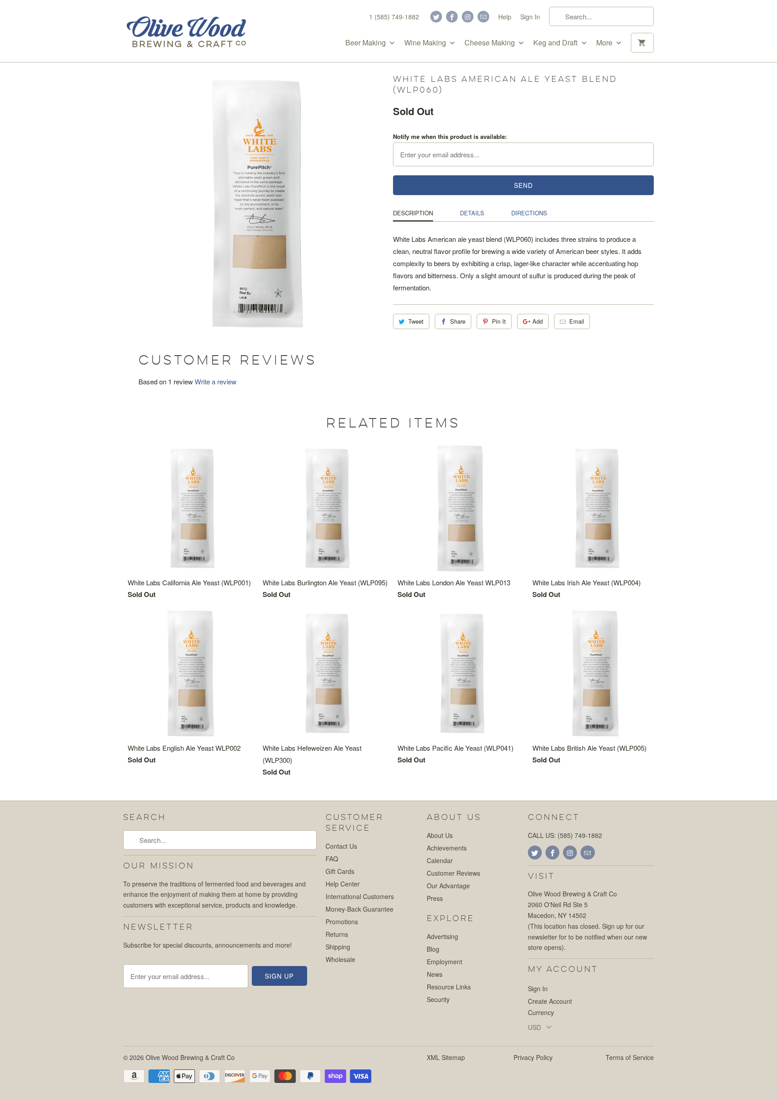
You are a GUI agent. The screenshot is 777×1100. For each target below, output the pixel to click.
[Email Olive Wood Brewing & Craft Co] (483, 16)
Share (457, 321)
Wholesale (340, 959)
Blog (433, 948)
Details (472, 213)
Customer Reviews (453, 872)
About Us (440, 835)
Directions (529, 213)
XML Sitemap (446, 1057)
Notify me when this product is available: (450, 136)
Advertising (442, 936)
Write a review (216, 381)
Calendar (440, 860)
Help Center (343, 883)
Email (576, 321)
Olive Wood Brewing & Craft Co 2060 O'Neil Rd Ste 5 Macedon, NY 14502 (572, 904)
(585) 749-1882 (580, 835)
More (605, 43)
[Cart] (642, 43)
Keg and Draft (556, 43)
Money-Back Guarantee (359, 908)
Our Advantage (448, 885)
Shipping (338, 946)
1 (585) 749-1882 (394, 16)
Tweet (416, 321)
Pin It (499, 321)
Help (504, 16)
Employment (444, 961)
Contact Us (341, 846)
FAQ (332, 858)
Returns (337, 934)
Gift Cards (340, 871)
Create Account (550, 1001)
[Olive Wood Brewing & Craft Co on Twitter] (436, 16)
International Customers (360, 896)
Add (537, 321)
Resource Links (449, 986)
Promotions (342, 921)
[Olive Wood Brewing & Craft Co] (186, 31)
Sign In (530, 16)
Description (413, 213)
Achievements (447, 847)
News (434, 974)
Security (438, 999)
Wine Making (426, 43)
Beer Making (366, 43)
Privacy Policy (533, 1057)
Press (435, 898)
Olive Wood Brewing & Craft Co (190, 1057)
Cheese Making (490, 43)
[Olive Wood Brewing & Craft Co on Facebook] (452, 16)
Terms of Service (630, 1057)
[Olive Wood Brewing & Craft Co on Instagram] (467, 16)
